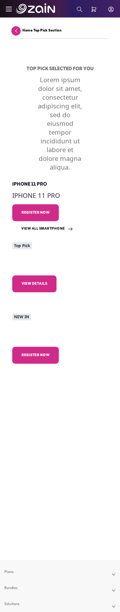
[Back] (16, 31)
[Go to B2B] (29, 9)
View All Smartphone (43, 229)
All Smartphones (39, 371)
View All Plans (36, 300)
